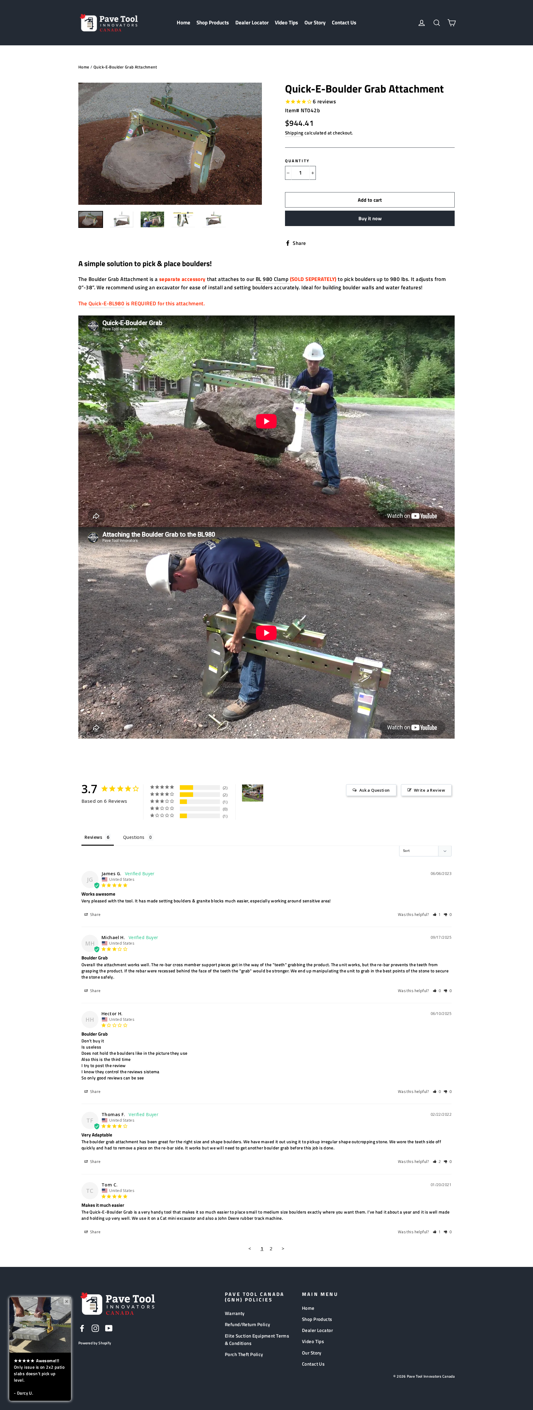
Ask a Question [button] (374, 790)
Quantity (297, 161)
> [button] (283, 1248)
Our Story (315, 23)
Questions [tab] (134, 837)
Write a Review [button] (429, 790)
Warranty (234, 1313)
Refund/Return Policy (247, 1324)
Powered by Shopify (94, 1343)
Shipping (294, 132)
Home (183, 23)
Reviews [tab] (93, 837)
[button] (437, 914)
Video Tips (286, 23)
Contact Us (344, 23)
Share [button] (95, 914)
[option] (170, 144)
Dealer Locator (252, 23)
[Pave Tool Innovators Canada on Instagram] (95, 1328)
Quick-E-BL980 (107, 303)
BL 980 (264, 279)
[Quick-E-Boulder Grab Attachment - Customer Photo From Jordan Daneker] (252, 793)
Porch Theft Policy (244, 1354)
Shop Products (212, 23)
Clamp (281, 279)
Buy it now (370, 218)
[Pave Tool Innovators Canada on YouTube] (109, 1328)
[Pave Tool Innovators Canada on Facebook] (82, 1328)
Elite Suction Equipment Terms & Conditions (257, 1339)
